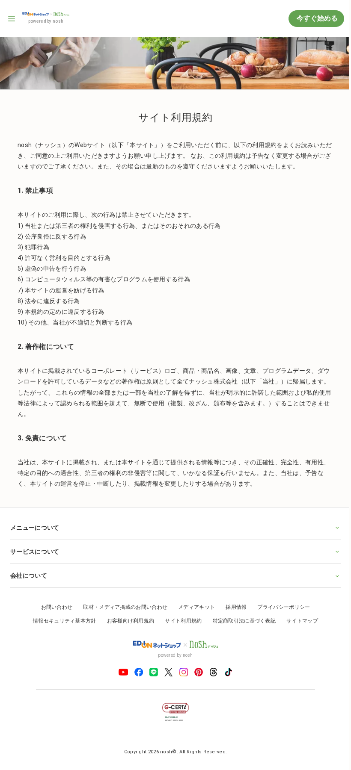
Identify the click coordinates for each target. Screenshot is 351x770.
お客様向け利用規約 (127, 618)
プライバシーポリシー (280, 605)
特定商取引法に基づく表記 (241, 618)
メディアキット (193, 605)
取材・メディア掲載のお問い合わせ (122, 605)
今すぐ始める (316, 18)
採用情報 (233, 605)
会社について (28, 573)
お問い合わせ (53, 605)
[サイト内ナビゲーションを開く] (12, 19)
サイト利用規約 (180, 618)
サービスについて (34, 549)
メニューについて (34, 525)
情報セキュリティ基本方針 (61, 618)
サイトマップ (299, 618)
